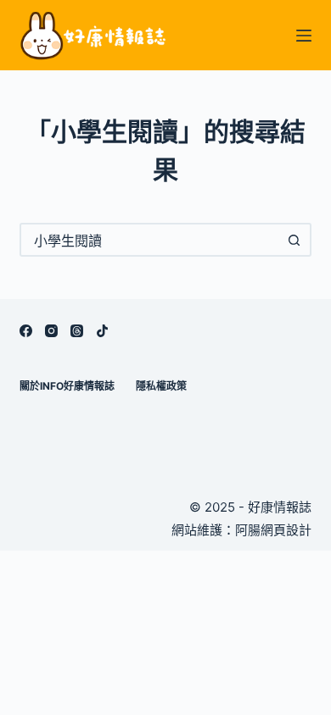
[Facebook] (26, 330)
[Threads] (76, 330)
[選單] (303, 35)
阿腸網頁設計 (273, 530)
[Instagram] (51, 330)
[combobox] (149, 240)
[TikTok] (102, 330)
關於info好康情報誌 (67, 386)
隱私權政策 (161, 386)
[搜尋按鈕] (294, 239)
